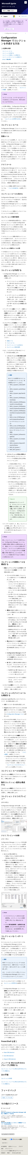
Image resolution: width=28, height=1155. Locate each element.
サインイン (24, 16)
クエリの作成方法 (13, 188)
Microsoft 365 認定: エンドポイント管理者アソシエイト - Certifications (13, 1123)
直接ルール (10, 341)
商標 (8, 1153)
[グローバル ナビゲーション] (1, 16)
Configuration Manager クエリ (15, 714)
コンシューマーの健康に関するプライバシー (11, 1150)
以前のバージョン (13, 1146)
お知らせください (9, 29)
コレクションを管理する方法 (13, 119)
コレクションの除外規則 (13, 347)
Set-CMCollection (9, 1056)
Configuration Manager (11, 33)
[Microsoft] (14, 16)
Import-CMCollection (10, 1059)
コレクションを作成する (8, 53)
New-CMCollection (9, 1052)
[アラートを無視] (25, 2)
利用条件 (3, 1153)
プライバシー (8, 1148)
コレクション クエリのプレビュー (16, 765)
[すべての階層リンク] (2, 33)
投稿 (2, 1148)
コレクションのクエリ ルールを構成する (12, 57)
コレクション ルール (7, 51)
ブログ (20, 1146)
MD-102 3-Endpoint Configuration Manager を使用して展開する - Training (13, 1113)
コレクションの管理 (6, 1078)
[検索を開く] (19, 16)
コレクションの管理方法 (10, 983)
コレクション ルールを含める (15, 345)
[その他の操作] (25, 33)
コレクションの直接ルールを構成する (11, 55)
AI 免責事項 (4, 1146)
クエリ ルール (10, 343)
